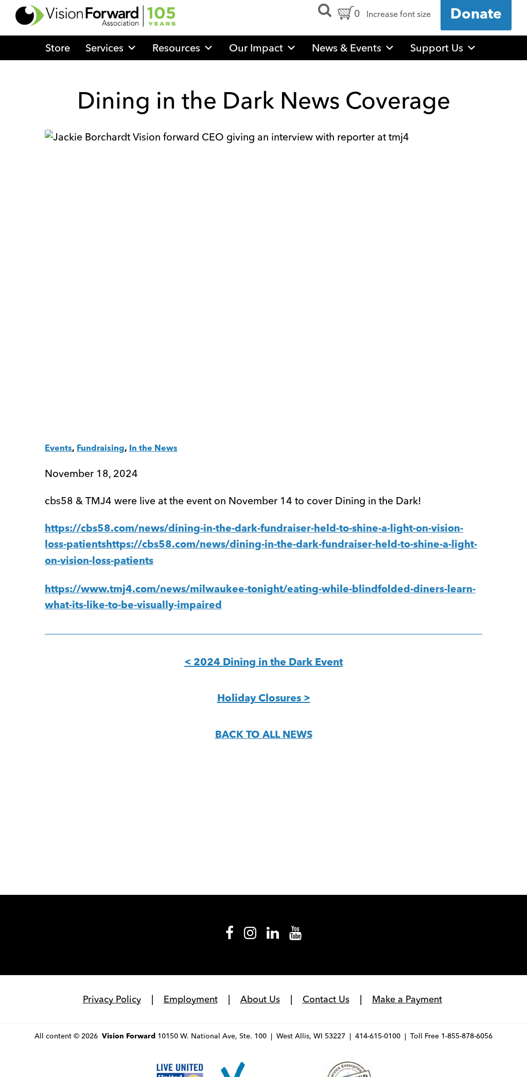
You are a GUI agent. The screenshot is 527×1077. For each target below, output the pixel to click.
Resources (176, 47)
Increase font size (398, 14)
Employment (191, 999)
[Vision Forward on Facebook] (229, 936)
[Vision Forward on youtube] (295, 936)
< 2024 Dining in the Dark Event (263, 663)
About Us (260, 999)
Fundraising (101, 449)
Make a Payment (407, 999)
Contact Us (326, 999)
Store (57, 47)
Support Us (436, 47)
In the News (153, 449)
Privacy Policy (112, 999)
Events (58, 449)
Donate (476, 15)
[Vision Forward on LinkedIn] (272, 936)
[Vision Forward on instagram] (250, 936)
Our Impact (256, 47)
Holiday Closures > (263, 699)
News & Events (346, 47)
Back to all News (263, 735)
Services (104, 47)
